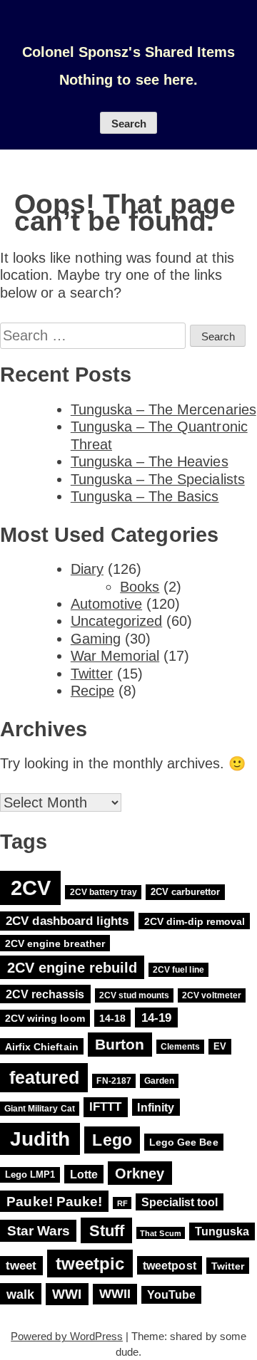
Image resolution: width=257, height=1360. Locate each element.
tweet (21, 1265)
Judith (40, 1139)
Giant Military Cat (39, 1109)
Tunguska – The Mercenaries (163, 409)
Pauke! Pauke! (53, 1201)
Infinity (155, 1108)
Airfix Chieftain (42, 1046)
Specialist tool (179, 1202)
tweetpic (90, 1263)
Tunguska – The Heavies (149, 461)
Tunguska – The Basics (145, 496)
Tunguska (222, 1231)
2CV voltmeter (211, 995)
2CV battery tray (104, 892)
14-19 (156, 1017)
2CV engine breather (55, 942)
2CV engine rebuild (72, 967)
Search (128, 124)
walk (20, 1294)
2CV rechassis (45, 994)
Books (139, 587)
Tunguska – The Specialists (158, 479)
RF (122, 1203)
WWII (115, 1294)
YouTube (171, 1295)
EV (219, 1046)
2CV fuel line (178, 970)
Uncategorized (116, 621)
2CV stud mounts (134, 995)
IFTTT (105, 1107)
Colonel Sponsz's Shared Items (128, 52)
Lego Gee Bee (183, 1142)
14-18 (112, 1018)
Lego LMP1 (30, 1175)
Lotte (84, 1174)
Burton (119, 1044)
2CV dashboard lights (67, 921)
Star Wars (38, 1230)
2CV (31, 887)
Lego (111, 1140)
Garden (159, 1081)
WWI (66, 1294)
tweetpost (169, 1265)
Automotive (106, 604)
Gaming (96, 639)
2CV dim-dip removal (195, 921)
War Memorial (115, 656)
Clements (180, 1047)
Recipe (92, 691)
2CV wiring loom (45, 1018)
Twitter (92, 673)
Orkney (139, 1173)
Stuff (106, 1230)
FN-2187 (113, 1081)
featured (44, 1077)
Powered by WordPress (67, 1336)
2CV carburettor (186, 891)
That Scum (160, 1232)
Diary (87, 569)
